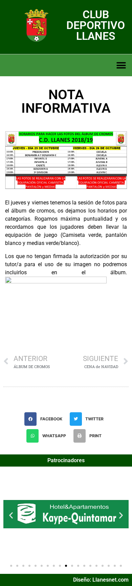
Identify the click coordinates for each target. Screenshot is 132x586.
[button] (121, 65)
